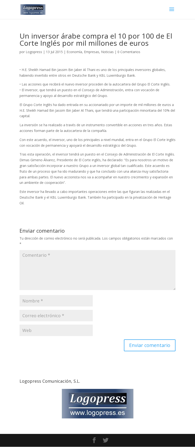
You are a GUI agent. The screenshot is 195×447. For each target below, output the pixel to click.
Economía (74, 52)
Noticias (107, 52)
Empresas (91, 52)
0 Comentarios (128, 52)
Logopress (34, 52)
